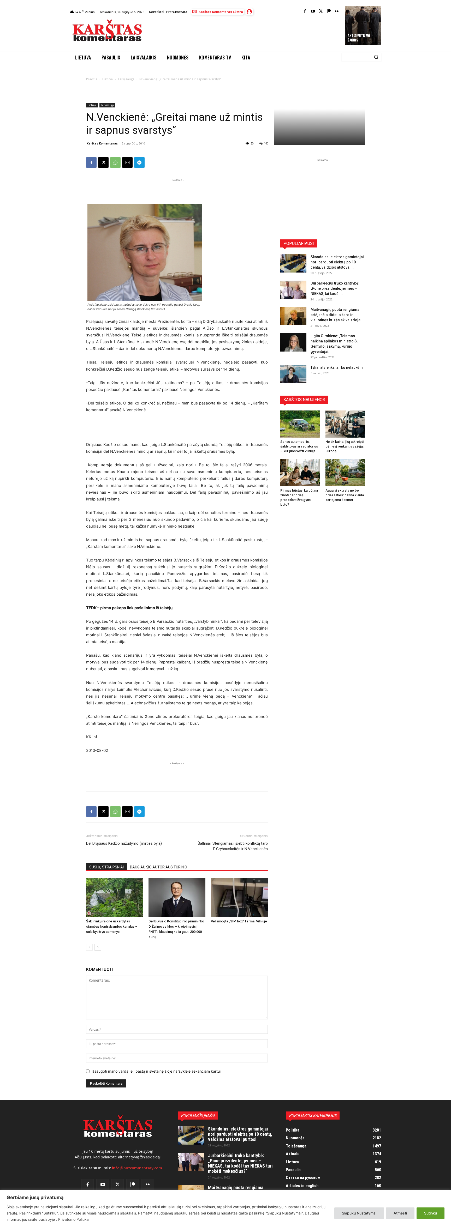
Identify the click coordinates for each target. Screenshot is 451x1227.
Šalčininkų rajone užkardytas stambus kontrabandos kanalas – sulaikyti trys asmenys (112, 926)
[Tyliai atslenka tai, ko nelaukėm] (293, 374)
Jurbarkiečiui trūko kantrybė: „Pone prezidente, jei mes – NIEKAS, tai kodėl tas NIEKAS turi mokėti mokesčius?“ (240, 1163)
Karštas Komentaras (102, 143)
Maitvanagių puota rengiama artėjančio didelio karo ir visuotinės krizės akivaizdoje (335, 314)
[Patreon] (329, 12)
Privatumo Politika (73, 1219)
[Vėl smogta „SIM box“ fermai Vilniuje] (239, 897)
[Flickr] (337, 12)
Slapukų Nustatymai (359, 1213)
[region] (225, 1208)
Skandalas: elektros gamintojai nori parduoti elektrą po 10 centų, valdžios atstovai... (337, 262)
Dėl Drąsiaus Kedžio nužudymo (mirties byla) (124, 843)
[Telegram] (139, 162)
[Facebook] (305, 12)
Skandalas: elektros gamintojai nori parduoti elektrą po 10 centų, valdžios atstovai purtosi (240, 1134)
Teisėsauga (126, 79)
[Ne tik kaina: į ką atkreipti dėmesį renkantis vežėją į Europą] (345, 424)
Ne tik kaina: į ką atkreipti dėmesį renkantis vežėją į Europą (344, 446)
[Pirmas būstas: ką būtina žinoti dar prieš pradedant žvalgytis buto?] (300, 472)
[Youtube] (313, 12)
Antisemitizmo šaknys (359, 38)
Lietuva (107, 79)
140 (266, 143)
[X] (103, 162)
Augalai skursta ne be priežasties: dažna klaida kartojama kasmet (344, 495)
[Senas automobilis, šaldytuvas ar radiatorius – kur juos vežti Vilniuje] (300, 424)
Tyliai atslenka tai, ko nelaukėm (337, 367)
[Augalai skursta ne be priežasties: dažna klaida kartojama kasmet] (345, 472)
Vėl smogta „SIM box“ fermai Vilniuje (239, 921)
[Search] (376, 57)
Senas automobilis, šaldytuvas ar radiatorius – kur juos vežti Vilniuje (299, 446)
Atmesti (400, 1213)
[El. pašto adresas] (127, 162)
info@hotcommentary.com (137, 1168)
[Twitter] (321, 12)
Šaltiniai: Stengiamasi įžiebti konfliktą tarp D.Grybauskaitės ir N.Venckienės (233, 846)
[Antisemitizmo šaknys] (363, 25)
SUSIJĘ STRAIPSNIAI (106, 867)
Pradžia (91, 79)
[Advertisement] (244, 32)
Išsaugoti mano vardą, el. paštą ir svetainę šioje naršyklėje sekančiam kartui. (157, 1071)
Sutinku (430, 1213)
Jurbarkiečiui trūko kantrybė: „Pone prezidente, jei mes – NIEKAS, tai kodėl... (335, 288)
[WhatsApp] (115, 162)
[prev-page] (89, 947)
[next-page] (97, 947)
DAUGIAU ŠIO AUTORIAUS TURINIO (158, 867)
